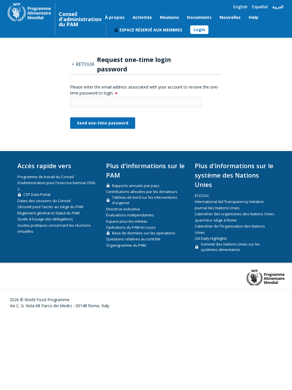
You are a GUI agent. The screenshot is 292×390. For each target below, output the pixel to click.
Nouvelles (230, 17)
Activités (142, 17)
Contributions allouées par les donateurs (141, 191)
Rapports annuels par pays (135, 185)
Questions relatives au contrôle (133, 239)
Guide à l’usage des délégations (45, 219)
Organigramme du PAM (126, 245)
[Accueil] (29, 12)
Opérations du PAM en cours (131, 227)
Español (260, 6)
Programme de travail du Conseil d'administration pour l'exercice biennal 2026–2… (57, 183)
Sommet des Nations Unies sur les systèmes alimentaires (230, 247)
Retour (85, 64)
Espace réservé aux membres (150, 30)
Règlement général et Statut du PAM (48, 213)
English (240, 6)
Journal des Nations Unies (217, 207)
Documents (199, 17)
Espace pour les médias (126, 221)
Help (253, 17)
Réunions (169, 17)
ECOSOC (202, 195)
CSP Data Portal (36, 194)
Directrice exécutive (123, 209)
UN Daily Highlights (211, 238)
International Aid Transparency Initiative (229, 201)
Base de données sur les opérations (143, 233)
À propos (115, 17)
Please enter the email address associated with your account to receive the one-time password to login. (144, 90)
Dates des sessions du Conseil (44, 200)
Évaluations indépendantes (130, 215)
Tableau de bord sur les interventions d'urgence (144, 200)
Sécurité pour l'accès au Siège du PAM (50, 206)
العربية (277, 6)
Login (199, 29)
